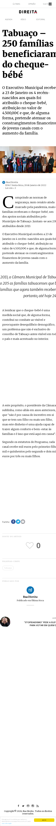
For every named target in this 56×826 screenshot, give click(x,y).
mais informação (6, 823)
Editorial (40, 19)
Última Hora (37, 600)
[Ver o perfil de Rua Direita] (30, 590)
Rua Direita (30, 597)
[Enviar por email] (23, 521)
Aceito (44, 820)
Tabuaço (8, 568)
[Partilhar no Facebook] (13, 521)
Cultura (47, 4)
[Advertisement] (28, 372)
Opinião (32, 4)
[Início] (28, 11)
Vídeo (23, 19)
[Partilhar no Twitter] (18, 521)
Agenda (8, 19)
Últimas (16, 4)
